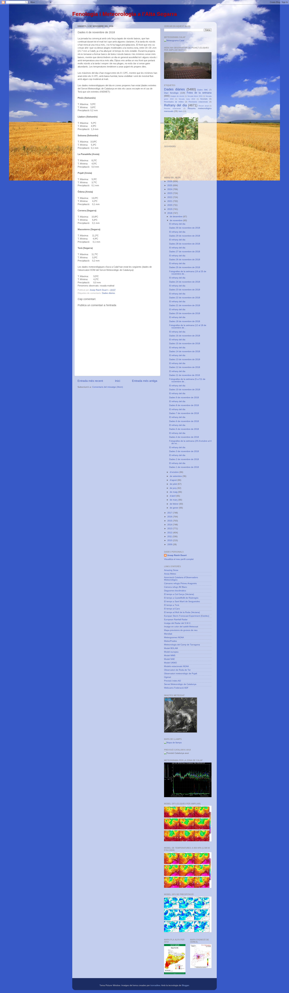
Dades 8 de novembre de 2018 (184, 405)
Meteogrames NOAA (174, 637)
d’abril (173, 496)
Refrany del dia (175, 105)
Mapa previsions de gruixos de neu (180, 630)
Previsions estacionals (198, 102)
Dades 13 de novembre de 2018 (184, 359)
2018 (170, 213)
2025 (170, 185)
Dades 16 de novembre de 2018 (184, 336)
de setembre (176, 476)
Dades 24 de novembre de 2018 (184, 282)
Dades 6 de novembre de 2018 (184, 421)
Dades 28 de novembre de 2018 (184, 244)
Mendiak (168, 634)
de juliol (174, 484)
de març (174, 500)
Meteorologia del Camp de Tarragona (182, 645)
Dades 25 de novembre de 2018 (184, 267)
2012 (170, 532)
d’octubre (174, 472)
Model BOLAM (171, 648)
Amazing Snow (171, 570)
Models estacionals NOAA (176, 666)
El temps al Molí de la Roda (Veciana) (182, 612)
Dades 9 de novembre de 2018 (184, 397)
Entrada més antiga (144, 380)
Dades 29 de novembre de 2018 (184, 236)
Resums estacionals (172, 108)
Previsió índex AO (172, 681)
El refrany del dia (177, 224)
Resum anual (203, 106)
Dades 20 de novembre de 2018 (184, 313)
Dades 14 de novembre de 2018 (184, 351)
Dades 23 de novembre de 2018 (184, 290)
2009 (170, 544)
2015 (170, 521)
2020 (170, 205)
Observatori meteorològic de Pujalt (180, 673)
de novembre (176, 220)
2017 (170, 513)
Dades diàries (108, 293)
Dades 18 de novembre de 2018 (184, 321)
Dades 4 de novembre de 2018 (184, 437)
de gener (174, 508)
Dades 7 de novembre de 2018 (184, 413)
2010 (170, 540)
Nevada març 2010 (187, 99)
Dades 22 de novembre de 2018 (184, 298)
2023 (170, 193)
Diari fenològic (171, 93)
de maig (174, 492)
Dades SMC (202, 90)
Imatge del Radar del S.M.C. (177, 623)
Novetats (204, 99)
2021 (170, 201)
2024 (170, 189)
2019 (170, 209)
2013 (170, 528)
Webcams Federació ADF (176, 688)
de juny (173, 488)
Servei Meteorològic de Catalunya (180, 684)
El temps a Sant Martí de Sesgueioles (182, 601)
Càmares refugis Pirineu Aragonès (180, 583)
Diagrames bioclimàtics (175, 591)
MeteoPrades (170, 641)
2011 (169, 536)
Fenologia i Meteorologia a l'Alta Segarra (124, 14)
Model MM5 (169, 655)
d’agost (173, 480)
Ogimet (167, 677)
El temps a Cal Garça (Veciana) (179, 594)
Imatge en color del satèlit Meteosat (181, 626)
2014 (170, 525)
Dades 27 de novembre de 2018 (184, 251)
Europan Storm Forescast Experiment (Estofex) (186, 616)
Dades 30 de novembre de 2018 (184, 228)
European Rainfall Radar (176, 619)
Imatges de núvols (177, 96)
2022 (170, 197)
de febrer (174, 504)
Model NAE (169, 659)
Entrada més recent (90, 380)
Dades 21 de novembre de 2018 (184, 305)
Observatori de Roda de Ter (177, 670)
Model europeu (171, 652)
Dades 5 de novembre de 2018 (184, 429)
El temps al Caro (172, 609)
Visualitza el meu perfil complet (179, 559)
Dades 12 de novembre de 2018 (184, 367)
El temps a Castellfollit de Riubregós (181, 598)
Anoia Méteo (170, 574)
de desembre (176, 216)
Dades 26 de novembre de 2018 (184, 259)
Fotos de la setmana (199, 92)
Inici (117, 380)
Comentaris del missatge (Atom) (107, 387)
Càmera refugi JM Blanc (175, 587)
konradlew (155, 985)
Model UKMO (170, 663)
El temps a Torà (171, 605)
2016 (170, 517)
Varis (180, 111)
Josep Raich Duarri (177, 555)
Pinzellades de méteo (174, 102)
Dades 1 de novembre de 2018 (184, 467)
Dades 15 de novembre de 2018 (184, 343)
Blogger (185, 985)
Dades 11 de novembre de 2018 (184, 375)
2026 (170, 181)
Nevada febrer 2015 (195, 96)
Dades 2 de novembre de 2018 (184, 459)
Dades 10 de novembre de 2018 (184, 389)
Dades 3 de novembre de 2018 (184, 451)
